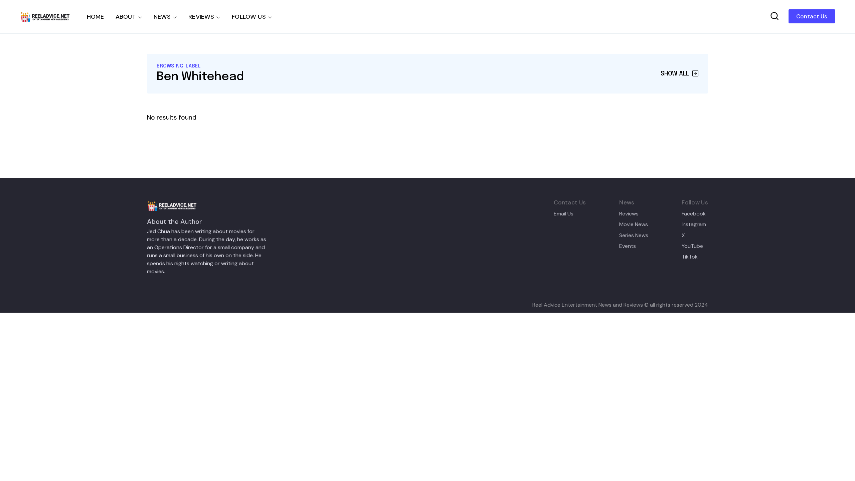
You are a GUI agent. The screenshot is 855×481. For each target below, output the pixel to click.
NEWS (162, 17)
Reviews (629, 214)
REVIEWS (201, 17)
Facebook (694, 214)
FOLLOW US (249, 17)
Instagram (694, 224)
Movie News (633, 224)
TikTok (690, 257)
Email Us (563, 214)
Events (627, 246)
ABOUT (126, 17)
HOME (95, 17)
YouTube (692, 246)
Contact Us (811, 16)
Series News (633, 235)
